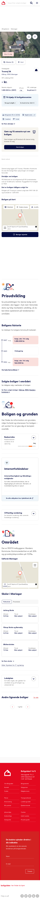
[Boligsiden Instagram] (29, 896)
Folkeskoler (6, 602)
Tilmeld (29, 871)
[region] (20, 217)
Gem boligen (20, 147)
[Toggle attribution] (36, 226)
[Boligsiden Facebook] (22, 896)
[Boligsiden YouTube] (37, 896)
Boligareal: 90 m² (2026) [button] (12, 115)
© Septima (13, 226)
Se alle (35, 697)
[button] (36, 70)
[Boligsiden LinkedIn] (33, 896)
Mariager (14, 29)
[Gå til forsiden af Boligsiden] (3, 3)
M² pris (21, 88)
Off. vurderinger (31, 87)
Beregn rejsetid (21, 234)
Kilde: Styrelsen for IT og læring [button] (13, 665)
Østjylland (5, 29)
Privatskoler (16, 602)
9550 (27, 390)
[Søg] (31, 2)
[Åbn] (33, 438)
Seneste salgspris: (7, 87)
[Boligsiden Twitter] (26, 896)
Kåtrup (21, 390)
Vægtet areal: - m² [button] (30, 115)
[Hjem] (7, 775)
